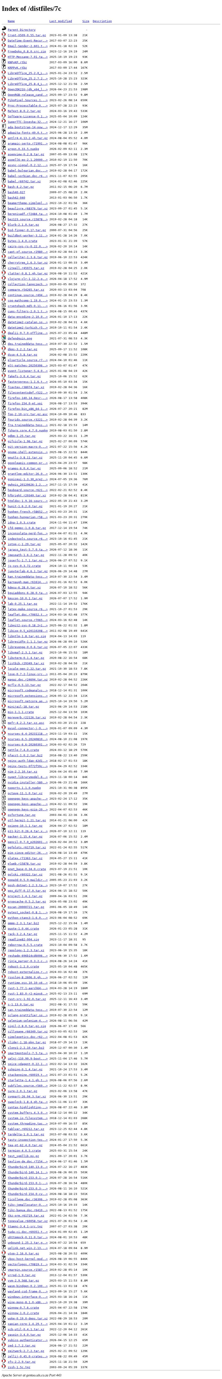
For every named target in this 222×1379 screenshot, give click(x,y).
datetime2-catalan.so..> (28, 322)
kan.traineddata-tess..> (28, 576)
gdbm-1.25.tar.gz (22, 436)
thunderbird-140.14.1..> (28, 1172)
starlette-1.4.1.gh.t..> (28, 1080)
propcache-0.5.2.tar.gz (27, 901)
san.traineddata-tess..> (28, 1009)
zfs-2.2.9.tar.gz (22, 1361)
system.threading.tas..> (28, 1123)
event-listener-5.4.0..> (28, 371)
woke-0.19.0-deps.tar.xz (28, 1318)
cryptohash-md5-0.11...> (28, 306)
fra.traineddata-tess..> (28, 425)
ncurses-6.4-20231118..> (28, 733)
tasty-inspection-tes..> (28, 1139)
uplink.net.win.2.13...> (28, 1248)
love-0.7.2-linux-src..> (28, 674)
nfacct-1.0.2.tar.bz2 (25, 755)
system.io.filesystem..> (28, 1118)
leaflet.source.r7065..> (28, 620)
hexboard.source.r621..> (28, 490)
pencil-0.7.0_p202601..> (28, 842)
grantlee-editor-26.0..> (28, 473)
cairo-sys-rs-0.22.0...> (28, 246)
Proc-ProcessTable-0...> (28, 105)
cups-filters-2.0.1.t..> (28, 311)
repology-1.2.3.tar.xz (26, 950)
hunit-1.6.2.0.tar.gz (25, 506)
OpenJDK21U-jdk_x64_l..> (28, 89)
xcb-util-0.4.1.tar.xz (26, 1329)
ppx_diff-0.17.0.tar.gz (27, 890)
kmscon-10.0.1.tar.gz (25, 598)
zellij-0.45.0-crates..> (28, 1356)
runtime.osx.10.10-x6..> (28, 982)
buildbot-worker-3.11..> (28, 235)
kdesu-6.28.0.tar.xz (24, 587)
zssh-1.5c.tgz (19, 1367)
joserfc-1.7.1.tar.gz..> (28, 560)
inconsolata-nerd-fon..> (28, 533)
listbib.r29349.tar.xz (26, 663)
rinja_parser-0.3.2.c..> (28, 961)
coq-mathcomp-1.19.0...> (28, 300)
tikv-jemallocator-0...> (28, 1204)
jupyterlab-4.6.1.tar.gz (28, 571)
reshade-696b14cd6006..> (28, 955)
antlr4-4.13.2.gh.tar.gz (28, 138)
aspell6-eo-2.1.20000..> (28, 159)
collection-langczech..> (28, 284)
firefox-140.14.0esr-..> (28, 398)
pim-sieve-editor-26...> (28, 852)
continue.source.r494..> (28, 295)
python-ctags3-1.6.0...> (28, 917)
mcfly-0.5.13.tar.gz (24, 685)
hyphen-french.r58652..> (28, 511)
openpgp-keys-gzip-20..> (28, 809)
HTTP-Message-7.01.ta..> (28, 56)
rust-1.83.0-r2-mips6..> (28, 993)
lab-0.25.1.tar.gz (22, 603)
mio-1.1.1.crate (21, 712)
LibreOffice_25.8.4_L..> (28, 84)
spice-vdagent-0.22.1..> (28, 1064)
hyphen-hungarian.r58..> (28, 517)
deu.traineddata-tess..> (28, 343)
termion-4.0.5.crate (24, 1150)
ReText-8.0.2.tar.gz (24, 111)
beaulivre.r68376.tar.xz (28, 208)
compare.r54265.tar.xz (26, 289)
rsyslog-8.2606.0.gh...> (28, 977)
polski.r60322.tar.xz (25, 874)
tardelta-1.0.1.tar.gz (26, 1134)
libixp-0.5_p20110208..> (28, 630)
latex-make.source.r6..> (28, 609)
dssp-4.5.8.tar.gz (22, 354)
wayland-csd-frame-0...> (28, 1291)
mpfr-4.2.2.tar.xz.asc (26, 722)
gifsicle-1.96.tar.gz (25, 441)
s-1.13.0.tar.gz (21, 1004)
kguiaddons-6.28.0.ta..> (28, 593)
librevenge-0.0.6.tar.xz (28, 647)
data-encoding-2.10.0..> (28, 316)
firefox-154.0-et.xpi (25, 403)
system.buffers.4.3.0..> (28, 1112)
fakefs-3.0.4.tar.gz (24, 376)
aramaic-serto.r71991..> (28, 143)
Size (85, 21)
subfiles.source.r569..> (28, 1085)
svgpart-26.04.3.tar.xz (27, 1096)
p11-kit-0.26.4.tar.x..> (28, 831)
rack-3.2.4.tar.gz (22, 934)
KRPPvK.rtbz (17, 67)
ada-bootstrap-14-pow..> (28, 127)
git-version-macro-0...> (28, 446)
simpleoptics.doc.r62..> (28, 1037)
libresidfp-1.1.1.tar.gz (28, 641)
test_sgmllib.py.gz (23, 1156)
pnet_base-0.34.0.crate (27, 869)
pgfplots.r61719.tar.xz (27, 847)
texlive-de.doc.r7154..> (28, 1161)
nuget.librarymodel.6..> (28, 777)
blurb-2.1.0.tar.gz (23, 224)
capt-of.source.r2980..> (28, 251)
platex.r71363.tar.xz (25, 858)
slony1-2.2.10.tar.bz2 (26, 1047)
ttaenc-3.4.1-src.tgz (25, 1226)
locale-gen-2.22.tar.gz (27, 668)
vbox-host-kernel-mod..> (28, 1259)
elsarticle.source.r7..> (28, 360)
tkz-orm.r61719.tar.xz (26, 1215)
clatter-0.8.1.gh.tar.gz (28, 273)
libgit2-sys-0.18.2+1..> (28, 625)
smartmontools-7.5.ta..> (28, 1053)
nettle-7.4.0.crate (23, 750)
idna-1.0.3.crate (22, 522)
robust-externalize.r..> (28, 972)
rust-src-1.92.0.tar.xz (27, 999)
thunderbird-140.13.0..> (28, 1166)
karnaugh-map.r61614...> (28, 582)
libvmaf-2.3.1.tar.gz (25, 652)
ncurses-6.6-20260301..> (28, 744)
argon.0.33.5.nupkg (23, 149)
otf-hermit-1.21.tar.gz (27, 820)
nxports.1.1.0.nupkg (24, 787)
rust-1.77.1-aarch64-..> (28, 988)
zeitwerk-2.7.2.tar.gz (26, 1351)
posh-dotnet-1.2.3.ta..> (28, 885)
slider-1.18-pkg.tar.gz (27, 1042)
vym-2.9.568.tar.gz (23, 1280)
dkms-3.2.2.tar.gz (22, 349)
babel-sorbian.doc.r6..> (28, 176)
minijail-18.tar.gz (23, 706)
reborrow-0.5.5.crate (25, 944)
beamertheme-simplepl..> (28, 203)
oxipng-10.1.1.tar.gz (25, 825)
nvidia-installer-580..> (28, 782)
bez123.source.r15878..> (28, 219)
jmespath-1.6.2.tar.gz (26, 555)
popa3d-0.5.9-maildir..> (28, 880)
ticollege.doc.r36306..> (28, 1199)
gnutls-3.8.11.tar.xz (25, 457)
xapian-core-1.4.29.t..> (28, 1324)
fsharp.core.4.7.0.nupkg (28, 430)
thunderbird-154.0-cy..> (28, 1194)
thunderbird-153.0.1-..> (28, 1177)
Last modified (60, 21)
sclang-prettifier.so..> (28, 1015)
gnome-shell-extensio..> (28, 452)
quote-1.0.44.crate (23, 928)
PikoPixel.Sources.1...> (28, 100)
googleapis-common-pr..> (28, 463)
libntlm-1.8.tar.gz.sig (27, 636)
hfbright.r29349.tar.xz (27, 495)
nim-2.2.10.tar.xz (22, 771)
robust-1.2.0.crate (23, 966)
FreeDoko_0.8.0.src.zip (27, 51)
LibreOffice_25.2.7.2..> (28, 78)
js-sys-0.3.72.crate (24, 565)
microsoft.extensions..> (28, 695)
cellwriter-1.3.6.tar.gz (28, 257)
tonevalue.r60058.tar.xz (28, 1221)
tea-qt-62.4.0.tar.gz (25, 1145)
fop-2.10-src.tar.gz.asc (28, 414)
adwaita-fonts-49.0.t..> (28, 132)
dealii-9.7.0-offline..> (28, 333)
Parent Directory (22, 29)
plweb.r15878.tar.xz (24, 863)
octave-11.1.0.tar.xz (25, 793)
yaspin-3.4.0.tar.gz (24, 1334)
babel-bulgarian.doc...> (28, 170)
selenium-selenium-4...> (28, 1020)
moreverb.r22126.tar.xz (27, 717)
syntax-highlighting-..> (28, 1107)
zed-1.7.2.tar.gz (22, 1345)
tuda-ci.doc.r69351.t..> (28, 1231)
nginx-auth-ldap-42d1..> (28, 760)
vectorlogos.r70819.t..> (28, 1264)
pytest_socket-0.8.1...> (28, 912)
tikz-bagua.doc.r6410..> (28, 1210)
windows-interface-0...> (28, 1296)
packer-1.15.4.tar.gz (25, 836)
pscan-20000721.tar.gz (26, 907)
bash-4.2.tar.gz (21, 186)
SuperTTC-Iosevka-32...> (28, 121)
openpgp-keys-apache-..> (28, 798)
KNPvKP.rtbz (17, 62)
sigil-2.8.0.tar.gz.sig (27, 1026)
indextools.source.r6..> (28, 538)
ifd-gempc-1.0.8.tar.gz (27, 528)
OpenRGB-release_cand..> (28, 94)
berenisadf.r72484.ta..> (28, 214)
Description (102, 21)
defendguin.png (20, 338)
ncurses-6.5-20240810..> (28, 739)
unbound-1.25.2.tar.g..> (28, 1242)
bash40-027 (16, 192)
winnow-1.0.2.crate (23, 1313)
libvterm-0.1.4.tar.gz (26, 658)
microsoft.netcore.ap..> (28, 701)
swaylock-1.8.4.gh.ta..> (28, 1102)
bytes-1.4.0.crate (22, 241)
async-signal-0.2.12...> (28, 165)
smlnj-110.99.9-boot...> (28, 1058)
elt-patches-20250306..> (28, 365)
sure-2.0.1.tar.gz (22, 1091)
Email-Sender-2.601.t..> (28, 46)
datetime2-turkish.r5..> (28, 327)
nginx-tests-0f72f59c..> (28, 766)
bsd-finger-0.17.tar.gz (27, 230)
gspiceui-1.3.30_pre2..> (28, 479)
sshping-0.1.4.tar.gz (25, 1069)
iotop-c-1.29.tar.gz (24, 544)
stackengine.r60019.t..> (28, 1074)
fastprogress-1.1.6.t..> (28, 381)
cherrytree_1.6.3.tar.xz (28, 262)
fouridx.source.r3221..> (28, 419)
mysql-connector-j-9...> (28, 728)
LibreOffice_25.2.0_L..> (28, 73)
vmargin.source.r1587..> (28, 1269)
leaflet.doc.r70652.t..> (28, 614)
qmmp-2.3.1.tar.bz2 (23, 923)
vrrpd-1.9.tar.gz (22, 1275)
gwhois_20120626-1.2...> (28, 484)
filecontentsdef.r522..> (28, 392)
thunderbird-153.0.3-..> (28, 1188)
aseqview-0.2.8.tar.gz (26, 154)
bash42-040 (16, 197)
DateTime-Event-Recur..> (28, 40)
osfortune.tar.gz (22, 815)
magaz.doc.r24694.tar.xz (28, 679)
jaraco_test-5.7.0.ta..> (28, 549)
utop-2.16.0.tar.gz (23, 1253)
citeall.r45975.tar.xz (26, 268)
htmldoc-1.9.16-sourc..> (28, 500)
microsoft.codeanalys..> (28, 690)
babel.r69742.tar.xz (24, 181)
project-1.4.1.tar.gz (25, 896)
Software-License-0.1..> (28, 116)
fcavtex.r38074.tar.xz (26, 387)
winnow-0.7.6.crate (23, 1307)
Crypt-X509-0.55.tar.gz (27, 35)
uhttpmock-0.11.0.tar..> (28, 1237)
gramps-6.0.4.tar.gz (24, 468)
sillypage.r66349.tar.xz (28, 1031)
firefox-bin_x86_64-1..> (28, 408)
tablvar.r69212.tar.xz (26, 1129)
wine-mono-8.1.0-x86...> (28, 1302)
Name (11, 21)
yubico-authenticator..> (28, 1340)
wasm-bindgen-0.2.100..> (28, 1286)
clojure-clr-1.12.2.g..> (28, 278)
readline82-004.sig (23, 939)
